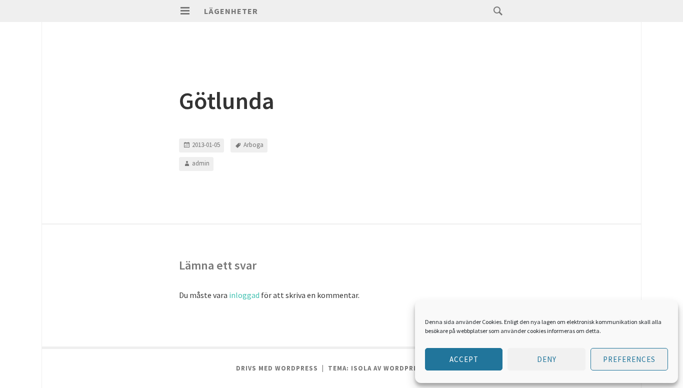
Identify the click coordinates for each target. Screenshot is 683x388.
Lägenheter (231, 11)
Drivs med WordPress (277, 368)
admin (201, 163)
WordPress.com (414, 368)
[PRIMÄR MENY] (185, 11)
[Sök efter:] (495, 11)
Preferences (629, 359)
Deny (546, 359)
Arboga (254, 144)
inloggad (244, 295)
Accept (464, 359)
